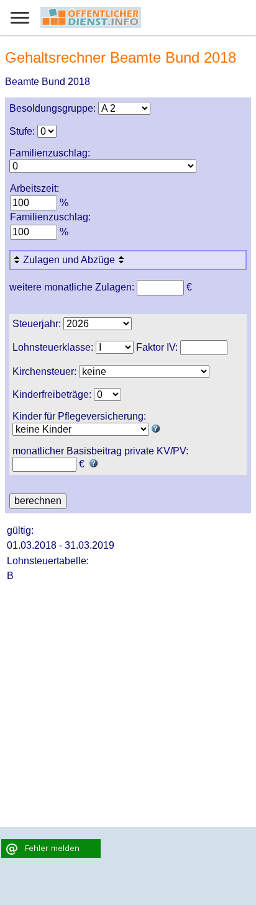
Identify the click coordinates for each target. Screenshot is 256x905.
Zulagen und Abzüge (70, 259)
